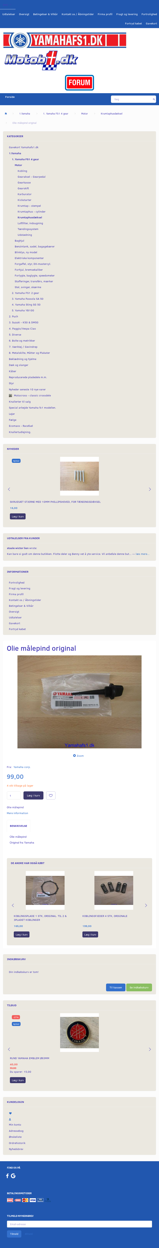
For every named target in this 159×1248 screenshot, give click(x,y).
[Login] (79, 1118)
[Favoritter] (79, 1113)
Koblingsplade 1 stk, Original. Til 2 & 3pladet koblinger (40, 918)
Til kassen (116, 987)
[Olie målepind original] (79, 701)
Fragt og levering (127, 14)
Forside (10, 97)
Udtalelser (8, 14)
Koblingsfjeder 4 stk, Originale (104, 916)
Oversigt (24, 14)
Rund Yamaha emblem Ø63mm (29, 1058)
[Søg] (154, 99)
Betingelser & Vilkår (45, 14)
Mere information (17, 813)
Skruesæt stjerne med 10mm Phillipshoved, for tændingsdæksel (55, 502)
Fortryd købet (133, 23)
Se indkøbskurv (139, 987)
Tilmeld (14, 1234)
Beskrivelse (18, 826)
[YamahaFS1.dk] (64, 40)
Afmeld (29, 1234)
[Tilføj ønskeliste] (50, 795)
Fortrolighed (149, 14)
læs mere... (142, 554)
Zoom (80, 755)
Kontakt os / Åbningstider (78, 14)
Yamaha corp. (22, 767)
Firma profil (105, 14)
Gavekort (151, 23)
